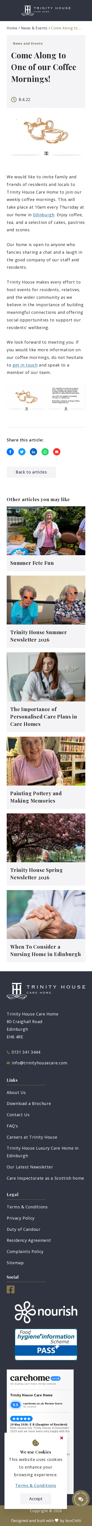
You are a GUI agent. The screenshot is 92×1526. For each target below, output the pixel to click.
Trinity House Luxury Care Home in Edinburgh (43, 1151)
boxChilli (73, 1520)
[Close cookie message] (62, 1438)
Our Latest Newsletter (30, 1167)
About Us (16, 1092)
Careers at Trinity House (32, 1137)
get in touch (25, 365)
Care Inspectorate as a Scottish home (45, 1178)
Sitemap (15, 1262)
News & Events (34, 28)
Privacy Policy (21, 1218)
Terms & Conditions (27, 1206)
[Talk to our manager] (81, 1499)
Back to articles (31, 472)
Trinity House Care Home (31, 1395)
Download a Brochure (29, 1103)
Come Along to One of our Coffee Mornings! (66, 28)
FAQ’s (12, 1126)
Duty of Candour (24, 1229)
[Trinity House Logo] (46, 10)
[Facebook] (11, 1292)
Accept (35, 1498)
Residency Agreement (29, 1240)
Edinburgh (43, 214)
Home (12, 28)
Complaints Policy (25, 1251)
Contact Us (18, 1114)
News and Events (28, 43)
